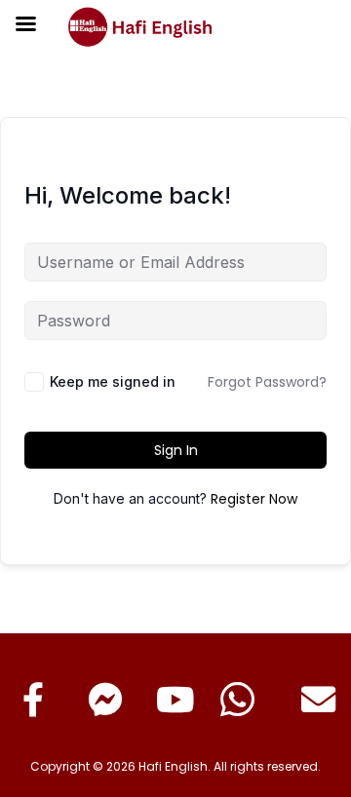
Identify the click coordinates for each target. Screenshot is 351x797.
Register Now (254, 499)
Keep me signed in (113, 381)
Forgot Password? (267, 382)
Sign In (176, 450)
